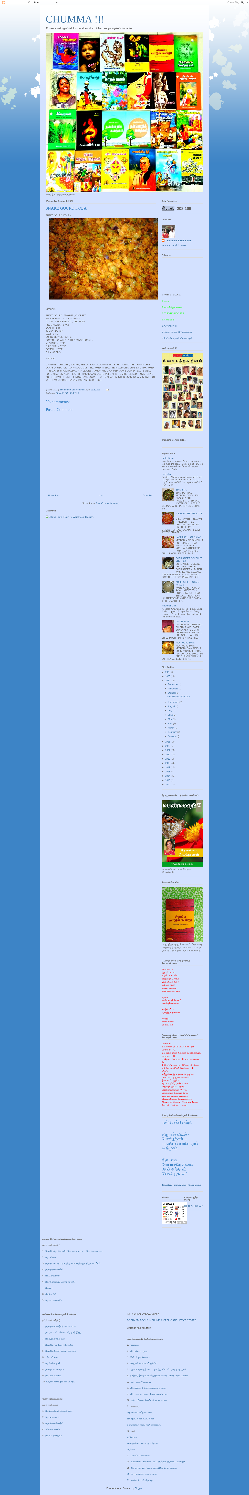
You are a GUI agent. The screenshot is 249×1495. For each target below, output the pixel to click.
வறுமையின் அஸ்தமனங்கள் (139, 1412)
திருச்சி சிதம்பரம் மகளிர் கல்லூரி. (60, 1282)
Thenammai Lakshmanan (178, 240)
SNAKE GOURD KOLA (67, 393)
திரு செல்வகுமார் (52, 1363)
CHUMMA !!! (75, 19)
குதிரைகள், (132, 1437)
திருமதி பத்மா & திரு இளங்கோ (58, 1345)
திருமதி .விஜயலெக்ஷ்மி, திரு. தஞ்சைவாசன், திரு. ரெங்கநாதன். (74, 1251)
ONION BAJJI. (183, 621)
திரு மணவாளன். (52, 1275)
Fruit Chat (166, 474)
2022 (168, 746)
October (172, 693)
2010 (168, 780)
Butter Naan (167, 458)
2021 (168, 750)
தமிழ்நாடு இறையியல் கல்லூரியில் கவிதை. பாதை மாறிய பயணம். (159, 1375)
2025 (168, 676)
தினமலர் (48, 1288)
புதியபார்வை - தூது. (139, 1351)
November (173, 688)
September (173, 702)
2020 (168, 754)
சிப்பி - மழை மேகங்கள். (140, 1382)
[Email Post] (107, 389)
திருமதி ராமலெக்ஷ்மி (54, 1269)
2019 (168, 759)
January (172, 736)
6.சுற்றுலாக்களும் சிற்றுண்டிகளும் (177, 332)
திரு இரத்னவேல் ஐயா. (55, 1338)
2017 (168, 767)
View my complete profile (174, 245)
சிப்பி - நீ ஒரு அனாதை (140, 1357)
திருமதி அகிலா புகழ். (54, 1369)
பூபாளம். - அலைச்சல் (140, 1455)
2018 (168, 763)
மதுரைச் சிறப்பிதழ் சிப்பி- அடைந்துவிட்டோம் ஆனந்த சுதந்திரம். (158, 1369)
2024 (168, 680)
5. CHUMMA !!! (169, 326)
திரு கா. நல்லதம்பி (53, 1300)
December (173, 684)
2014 (168, 776)
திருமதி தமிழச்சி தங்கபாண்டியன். (60, 1351)
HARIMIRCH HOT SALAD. (189, 537)
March (171, 727)
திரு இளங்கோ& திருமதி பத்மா (58, 1411)
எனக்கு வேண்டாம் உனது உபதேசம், (142, 1443)
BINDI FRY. (181, 489)
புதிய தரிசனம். (51, 1357)
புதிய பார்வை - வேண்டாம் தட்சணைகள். (149, 1400)
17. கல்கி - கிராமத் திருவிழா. (140, 1480)
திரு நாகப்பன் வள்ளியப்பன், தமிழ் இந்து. (63, 1332)
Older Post (148, 495)
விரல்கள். (131, 1449)
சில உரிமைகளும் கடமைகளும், (140, 1418)
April (170, 723)
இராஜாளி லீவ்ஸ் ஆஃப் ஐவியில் (143, 1363)
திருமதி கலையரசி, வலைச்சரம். (60, 1381)
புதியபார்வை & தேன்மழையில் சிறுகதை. (148, 1388)
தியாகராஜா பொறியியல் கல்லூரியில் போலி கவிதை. (154, 1468)
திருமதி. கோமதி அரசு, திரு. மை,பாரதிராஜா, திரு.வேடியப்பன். (72, 1263)
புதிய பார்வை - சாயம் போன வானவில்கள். (149, 1394)
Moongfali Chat (169, 605)
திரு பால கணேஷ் (53, 1375)
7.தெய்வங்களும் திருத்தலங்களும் (177, 338)
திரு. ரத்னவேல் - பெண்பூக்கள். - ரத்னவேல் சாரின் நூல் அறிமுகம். (180, 1141)
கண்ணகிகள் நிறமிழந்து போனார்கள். (144, 1425)
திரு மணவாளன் (52, 1417)
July (170, 710)
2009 (168, 784)
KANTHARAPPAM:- (185, 642)
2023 (168, 741)
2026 (168, 672)
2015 (168, 771)
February (172, 732)
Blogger (138, 1488)
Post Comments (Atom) (107, 503)
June (170, 715)
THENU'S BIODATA (193, 1206)
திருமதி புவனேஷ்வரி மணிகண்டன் (60, 1326)
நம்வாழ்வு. (134, 1345)
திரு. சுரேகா (50, 1257)
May (170, 719)
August (172, 706)
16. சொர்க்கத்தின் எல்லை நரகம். (142, 1474)
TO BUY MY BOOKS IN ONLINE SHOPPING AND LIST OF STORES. (162, 1320)
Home (101, 495)
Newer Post (54, 495)
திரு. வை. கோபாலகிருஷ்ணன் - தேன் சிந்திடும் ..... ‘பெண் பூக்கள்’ (179, 1167)
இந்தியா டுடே (51, 1294)
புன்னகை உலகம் (52, 1429)
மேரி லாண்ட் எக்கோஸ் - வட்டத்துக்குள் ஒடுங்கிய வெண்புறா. (158, 1461)
